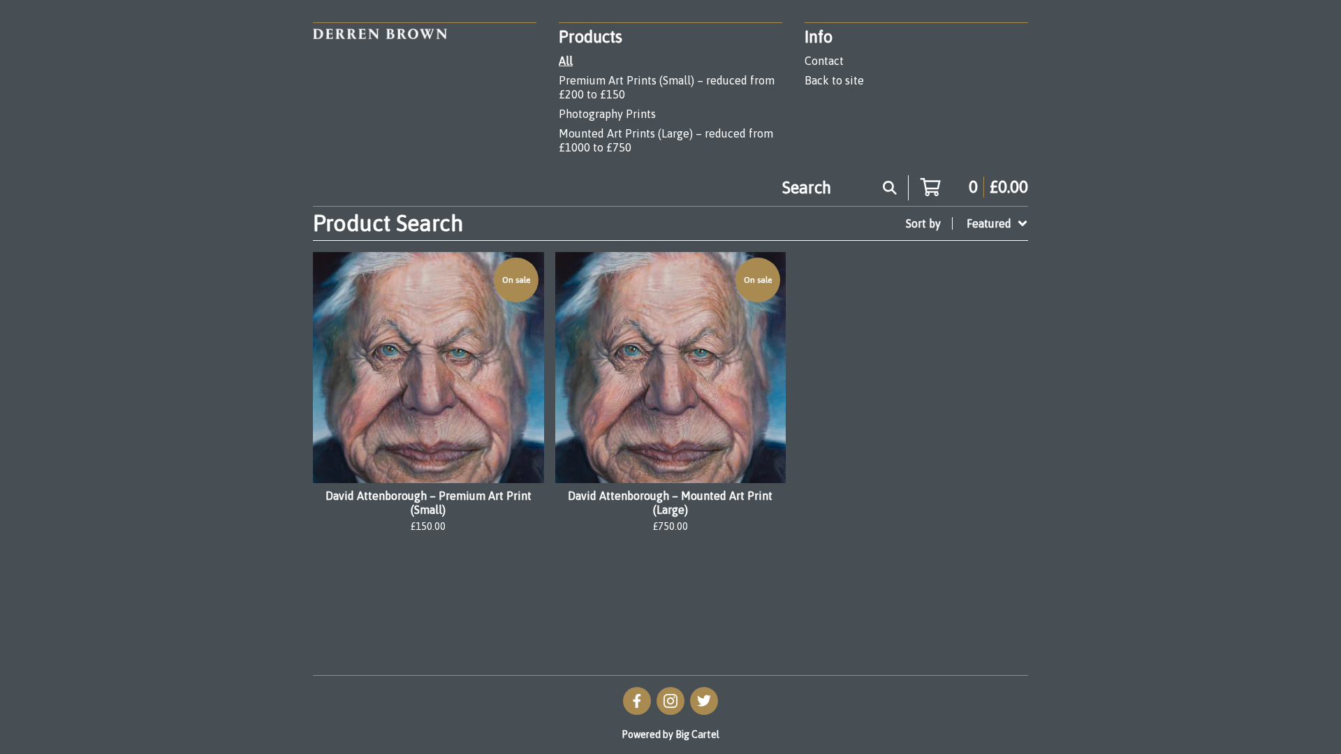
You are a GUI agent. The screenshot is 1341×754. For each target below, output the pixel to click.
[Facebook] (637, 701)
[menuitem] (967, 223)
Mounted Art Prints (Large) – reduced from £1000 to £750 (666, 140)
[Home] (380, 91)
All (566, 60)
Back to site (834, 80)
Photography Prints (607, 114)
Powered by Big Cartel (670, 734)
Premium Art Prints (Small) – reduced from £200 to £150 (667, 87)
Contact (824, 60)
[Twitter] (704, 701)
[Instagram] (670, 701)
